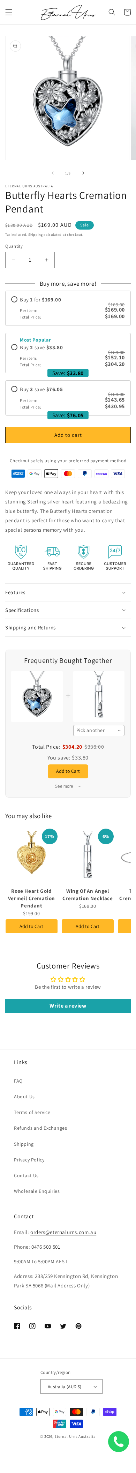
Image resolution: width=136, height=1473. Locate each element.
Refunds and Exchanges (40, 1128)
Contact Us (26, 1175)
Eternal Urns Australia (75, 1436)
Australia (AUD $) (65, 1387)
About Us (24, 1096)
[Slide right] (83, 173)
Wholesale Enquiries (37, 1191)
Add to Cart (31, 926)
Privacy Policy (29, 1160)
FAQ (18, 1081)
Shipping (35, 234)
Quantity (14, 246)
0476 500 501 (45, 1246)
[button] (8, 12)
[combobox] (99, 730)
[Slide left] (52, 173)
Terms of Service (32, 1112)
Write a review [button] (68, 1005)
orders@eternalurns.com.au (63, 1232)
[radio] (68, 308)
